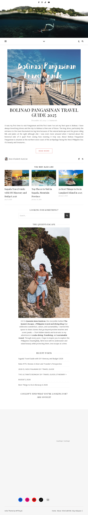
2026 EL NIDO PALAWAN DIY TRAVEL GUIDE (36, 369)
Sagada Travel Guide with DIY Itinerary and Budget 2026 (16, 193)
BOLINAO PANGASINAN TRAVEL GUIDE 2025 (44, 112)
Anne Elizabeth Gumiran (18, 159)
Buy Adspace (76, 511)
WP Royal (19, 511)
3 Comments (52, 120)
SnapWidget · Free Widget (63, 441)
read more (44, 151)
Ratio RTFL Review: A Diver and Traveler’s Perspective (40, 364)
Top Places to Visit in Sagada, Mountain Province (42, 193)
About (59, 511)
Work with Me (67, 511)
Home (54, 511)
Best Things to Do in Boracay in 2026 (33, 385)
